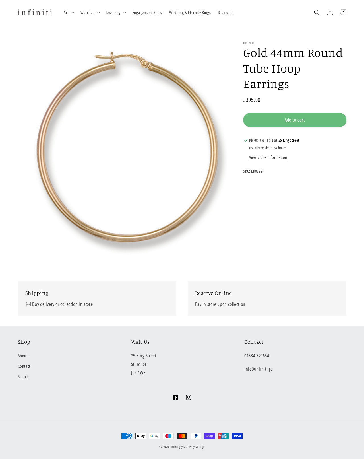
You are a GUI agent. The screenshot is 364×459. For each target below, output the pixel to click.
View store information (268, 157)
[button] (68, 12)
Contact (24, 366)
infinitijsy (177, 447)
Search (23, 376)
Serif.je (200, 447)
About (23, 356)
